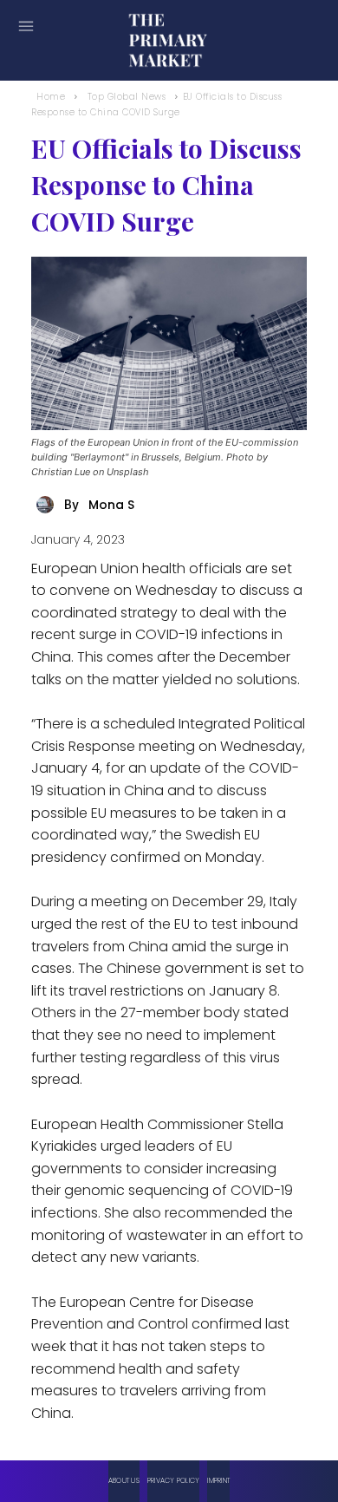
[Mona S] (47, 505)
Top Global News (127, 96)
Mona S (111, 504)
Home (50, 96)
